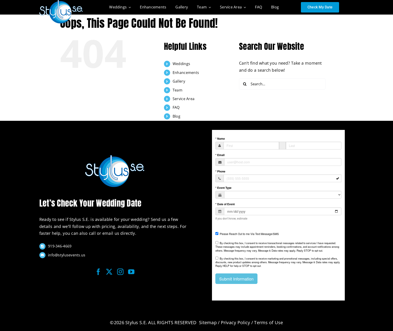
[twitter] (109, 272)
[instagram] (120, 272)
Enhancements (186, 72)
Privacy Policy (235, 322)
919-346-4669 (59, 246)
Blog (176, 116)
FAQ (176, 107)
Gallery (179, 81)
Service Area (183, 98)
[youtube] (131, 272)
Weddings (181, 63)
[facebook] (98, 272)
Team (177, 90)
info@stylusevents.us (66, 255)
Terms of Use (268, 322)
